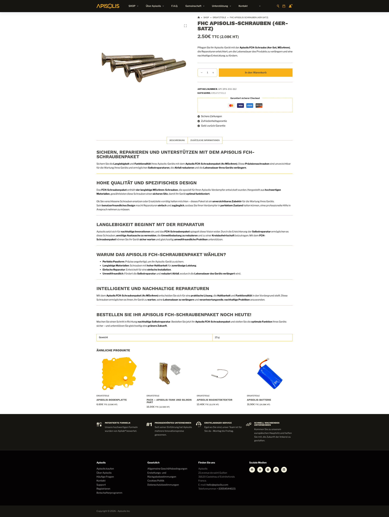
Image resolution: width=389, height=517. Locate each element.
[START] (199, 17)
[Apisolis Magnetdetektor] (219, 373)
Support (101, 484)
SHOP (132, 6)
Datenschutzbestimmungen (163, 484)
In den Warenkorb (256, 72)
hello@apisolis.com (217, 484)
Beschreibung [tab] (177, 140)
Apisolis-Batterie (259, 399)
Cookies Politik (155, 480)
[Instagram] (268, 470)
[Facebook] (252, 470)
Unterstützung (220, 6)
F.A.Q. (174, 6)
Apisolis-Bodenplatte (111, 399)
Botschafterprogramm (109, 492)
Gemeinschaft (193, 6)
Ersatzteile (218, 93)
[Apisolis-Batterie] (270, 373)
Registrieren (103, 488)
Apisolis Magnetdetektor (214, 399)
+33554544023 (226, 488)
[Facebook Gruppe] (260, 470)
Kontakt (243, 6)
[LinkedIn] (284, 470)
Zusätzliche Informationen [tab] (205, 140)
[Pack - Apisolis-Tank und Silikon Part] (169, 373)
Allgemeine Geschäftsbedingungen (167, 468)
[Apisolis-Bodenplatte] (119, 373)
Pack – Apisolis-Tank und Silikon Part (169, 401)
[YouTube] (276, 470)
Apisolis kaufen (105, 468)
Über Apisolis (153, 6)
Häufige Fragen (105, 476)
